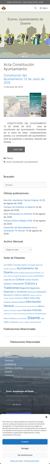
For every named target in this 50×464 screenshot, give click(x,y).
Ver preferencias (25, 455)
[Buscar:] (25, 185)
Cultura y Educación (14, 283)
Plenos (9, 158)
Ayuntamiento (11, 357)
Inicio (7, 353)
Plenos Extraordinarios (37, 314)
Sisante (33, 318)
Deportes (35, 288)
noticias (37, 310)
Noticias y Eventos (14, 368)
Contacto (9, 375)
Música (41, 306)
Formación (19, 298)
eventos (26, 295)
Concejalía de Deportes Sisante (22, 276)
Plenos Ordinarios (10, 318)
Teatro (6, 322)
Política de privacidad (31, 461)
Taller (42, 318)
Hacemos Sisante (11, 302)
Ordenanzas (7, 314)
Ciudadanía (10, 364)
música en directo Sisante (13, 310)
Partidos (14, 314)
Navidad (27, 310)
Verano (21, 322)
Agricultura (12, 269)
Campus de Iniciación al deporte (19, 207)
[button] (46, 417)
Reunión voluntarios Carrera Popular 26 (23, 200)
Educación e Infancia (13, 295)
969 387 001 (17, 2)
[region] (25, 35)
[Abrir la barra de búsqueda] (35, 8)
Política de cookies (16, 461)
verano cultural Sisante (32, 322)
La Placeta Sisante (20, 306)
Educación (41, 292)
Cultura (20, 279)
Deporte (24, 288)
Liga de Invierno (31, 306)
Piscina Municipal (23, 314)
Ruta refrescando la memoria (18, 214)
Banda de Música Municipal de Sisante (26, 273)
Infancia (22, 302)
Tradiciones (14, 322)
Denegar (25, 448)
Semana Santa (22, 318)
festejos (11, 298)
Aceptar (25, 442)
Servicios (9, 360)
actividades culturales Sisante (15, 265)
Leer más (17, 149)
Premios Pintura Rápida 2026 (18, 220)
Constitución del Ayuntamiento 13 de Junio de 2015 (24, 79)
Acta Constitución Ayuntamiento (22, 162)
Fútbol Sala (35, 298)
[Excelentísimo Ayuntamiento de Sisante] (3, 8)
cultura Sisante (31, 279)
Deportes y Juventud (15, 291)
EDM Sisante (31, 292)
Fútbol (26, 298)
